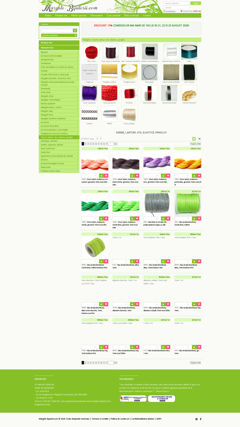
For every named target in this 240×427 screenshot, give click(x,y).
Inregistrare (171, 11)
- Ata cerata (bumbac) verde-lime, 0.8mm (185, 223)
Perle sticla (46, 92)
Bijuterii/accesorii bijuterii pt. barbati (57, 156)
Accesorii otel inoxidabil (51, 55)
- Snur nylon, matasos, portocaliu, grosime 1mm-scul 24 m (187, 182)
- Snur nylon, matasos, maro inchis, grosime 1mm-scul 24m (125, 182)
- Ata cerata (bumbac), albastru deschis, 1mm (123, 309)
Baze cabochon (48, 148)
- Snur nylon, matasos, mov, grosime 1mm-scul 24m (155, 180)
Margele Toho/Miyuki (50, 99)
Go (115, 144)
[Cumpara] (101, 176)
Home (48, 15)
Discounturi (96, 15)
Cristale (44, 70)
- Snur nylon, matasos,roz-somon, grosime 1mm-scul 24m (95, 180)
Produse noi (61, 15)
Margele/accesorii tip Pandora (54, 133)
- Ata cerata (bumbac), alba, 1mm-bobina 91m (185, 266)
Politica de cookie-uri (119, 418)
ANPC (159, 418)
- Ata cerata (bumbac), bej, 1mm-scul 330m (125, 351)
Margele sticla (47, 96)
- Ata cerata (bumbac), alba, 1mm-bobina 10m (154, 266)
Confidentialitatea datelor (142, 418)
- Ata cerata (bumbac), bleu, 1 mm (156, 351)
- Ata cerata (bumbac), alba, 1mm (125, 266)
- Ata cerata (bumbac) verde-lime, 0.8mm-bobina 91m (94, 266)
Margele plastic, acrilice (51, 107)
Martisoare (46, 167)
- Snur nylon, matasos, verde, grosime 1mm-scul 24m (94, 223)
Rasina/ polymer (48, 103)
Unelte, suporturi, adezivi (52, 144)
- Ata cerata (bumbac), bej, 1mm (187, 309)
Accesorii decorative (50, 126)
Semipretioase (47, 59)
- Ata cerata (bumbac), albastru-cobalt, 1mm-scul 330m (156, 309)
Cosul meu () (192, 11)
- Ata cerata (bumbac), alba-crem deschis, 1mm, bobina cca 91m (93, 310)
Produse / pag (87, 138)
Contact (147, 15)
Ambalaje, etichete (49, 141)
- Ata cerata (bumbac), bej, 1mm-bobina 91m (95, 351)
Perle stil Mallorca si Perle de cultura (57, 67)
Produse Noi (46, 42)
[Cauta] (75, 30)
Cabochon (45, 152)
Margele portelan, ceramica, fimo (56, 78)
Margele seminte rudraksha (53, 118)
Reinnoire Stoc (47, 47)
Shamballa (45, 88)
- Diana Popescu (161, 391)
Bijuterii (44, 52)
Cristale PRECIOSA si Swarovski (55, 74)
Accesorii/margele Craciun (52, 163)
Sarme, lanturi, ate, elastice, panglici (57, 137)
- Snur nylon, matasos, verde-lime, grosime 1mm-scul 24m (125, 225)
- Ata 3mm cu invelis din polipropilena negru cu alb (155, 223)
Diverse (44, 159)
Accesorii (45, 122)
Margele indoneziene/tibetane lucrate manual (57, 83)
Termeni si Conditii (100, 418)
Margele (86, 39)
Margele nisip (47, 111)
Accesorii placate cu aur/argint (54, 129)
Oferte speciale (79, 15)
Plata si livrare (131, 15)
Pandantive (46, 63)
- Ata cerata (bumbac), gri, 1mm (186, 351)
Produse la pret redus (50, 171)
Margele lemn (47, 114)
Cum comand (113, 15)
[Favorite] (106, 176)
